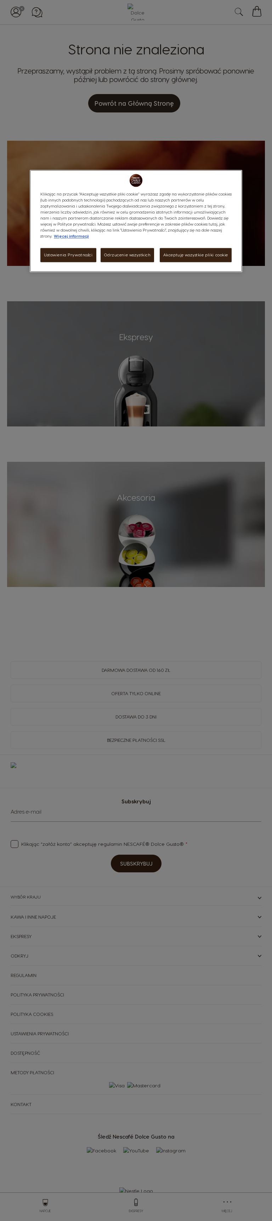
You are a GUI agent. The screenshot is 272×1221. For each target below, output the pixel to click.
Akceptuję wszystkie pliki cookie (195, 255)
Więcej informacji (71, 236)
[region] (136, 221)
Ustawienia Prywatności (68, 255)
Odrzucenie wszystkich (127, 255)
